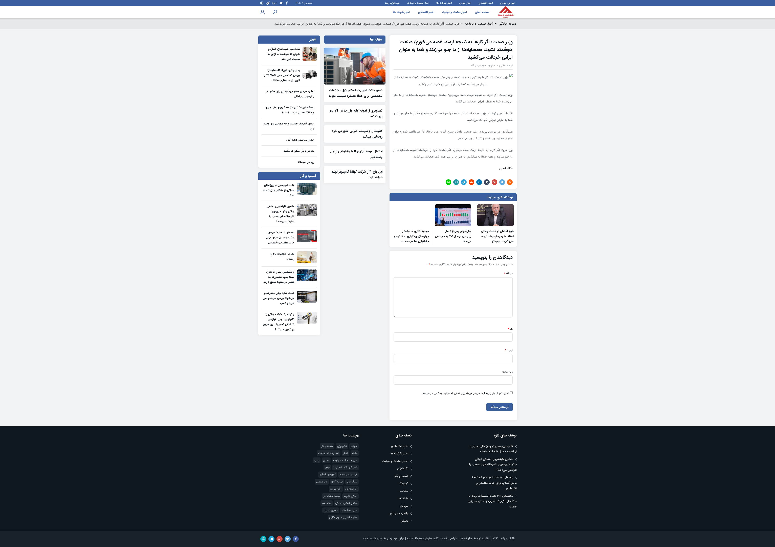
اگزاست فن (351, 489)
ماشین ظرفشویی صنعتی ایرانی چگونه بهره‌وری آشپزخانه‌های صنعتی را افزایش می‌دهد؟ (280, 214)
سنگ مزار (352, 482)
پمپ (316, 460)
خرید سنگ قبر (349, 510)
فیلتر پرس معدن (348, 474)
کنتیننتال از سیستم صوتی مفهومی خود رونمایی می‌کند (357, 133)
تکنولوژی (402, 468)
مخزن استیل (331, 510)
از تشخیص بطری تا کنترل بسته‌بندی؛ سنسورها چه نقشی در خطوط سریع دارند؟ (278, 277)
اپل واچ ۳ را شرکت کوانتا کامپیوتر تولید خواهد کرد (356, 174)
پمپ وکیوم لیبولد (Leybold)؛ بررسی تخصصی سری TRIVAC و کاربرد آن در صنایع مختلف (282, 75)
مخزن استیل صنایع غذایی (343, 517)
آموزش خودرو (507, 3)
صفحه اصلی (482, 12)
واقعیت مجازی (399, 513)
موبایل (404, 505)
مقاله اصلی (506, 168)
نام (510, 329)
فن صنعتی (321, 482)
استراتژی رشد (392, 3)
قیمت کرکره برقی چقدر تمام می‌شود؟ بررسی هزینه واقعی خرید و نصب (278, 298)
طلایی (502, 65)
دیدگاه (508, 274)
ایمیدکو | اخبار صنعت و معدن (506, 12)
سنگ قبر (326, 503)
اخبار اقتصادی (486, 3)
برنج (327, 467)
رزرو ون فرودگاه (306, 162)
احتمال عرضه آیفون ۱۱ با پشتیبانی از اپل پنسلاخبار (356, 154)
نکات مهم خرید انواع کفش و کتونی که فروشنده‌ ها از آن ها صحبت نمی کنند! (283, 54)
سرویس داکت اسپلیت (345, 460)
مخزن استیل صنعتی (346, 503)
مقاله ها (403, 498)
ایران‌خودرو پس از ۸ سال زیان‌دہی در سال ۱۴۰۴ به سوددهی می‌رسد (453, 236)
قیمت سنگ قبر (332, 496)
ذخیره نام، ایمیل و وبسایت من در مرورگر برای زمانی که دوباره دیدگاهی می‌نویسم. (465, 393)
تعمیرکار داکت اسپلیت (345, 467)
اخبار (345, 453)
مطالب (404, 491)
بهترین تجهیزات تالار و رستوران (282, 256)
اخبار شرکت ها (444, 3)
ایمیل (509, 351)
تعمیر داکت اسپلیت (328, 453)
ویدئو (404, 520)
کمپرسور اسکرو (327, 474)
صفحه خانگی (508, 23)
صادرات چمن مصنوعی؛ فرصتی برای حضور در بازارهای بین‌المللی (290, 94)
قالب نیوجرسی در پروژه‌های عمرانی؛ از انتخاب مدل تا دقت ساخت (278, 190)
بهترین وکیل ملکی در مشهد (299, 151)
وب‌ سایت (507, 372)
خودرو (354, 446)
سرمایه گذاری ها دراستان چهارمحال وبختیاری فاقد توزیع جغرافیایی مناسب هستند (411, 236)
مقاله (354, 453)
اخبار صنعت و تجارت (418, 3)
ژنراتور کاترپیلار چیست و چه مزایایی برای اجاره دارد (288, 126)
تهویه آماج (337, 482)
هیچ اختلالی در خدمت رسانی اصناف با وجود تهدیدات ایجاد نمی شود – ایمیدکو (497, 236)
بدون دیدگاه (477, 65)
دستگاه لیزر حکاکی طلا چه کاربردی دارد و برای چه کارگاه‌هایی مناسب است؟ (289, 110)
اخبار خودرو (465, 3)
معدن (326, 460)
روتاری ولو (335, 489)
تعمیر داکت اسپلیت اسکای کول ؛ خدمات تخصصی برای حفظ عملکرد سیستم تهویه (355, 93)
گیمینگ (403, 483)
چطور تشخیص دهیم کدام (300, 140)
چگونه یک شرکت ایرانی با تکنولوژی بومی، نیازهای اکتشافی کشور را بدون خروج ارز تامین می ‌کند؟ (278, 322)
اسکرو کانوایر (350, 496)
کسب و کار (401, 476)
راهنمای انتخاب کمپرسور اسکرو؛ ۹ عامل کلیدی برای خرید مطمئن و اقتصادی (280, 238)
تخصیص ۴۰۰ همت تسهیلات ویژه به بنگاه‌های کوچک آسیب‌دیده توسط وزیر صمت (492, 501)
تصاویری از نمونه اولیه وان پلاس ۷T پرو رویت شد (355, 113)
